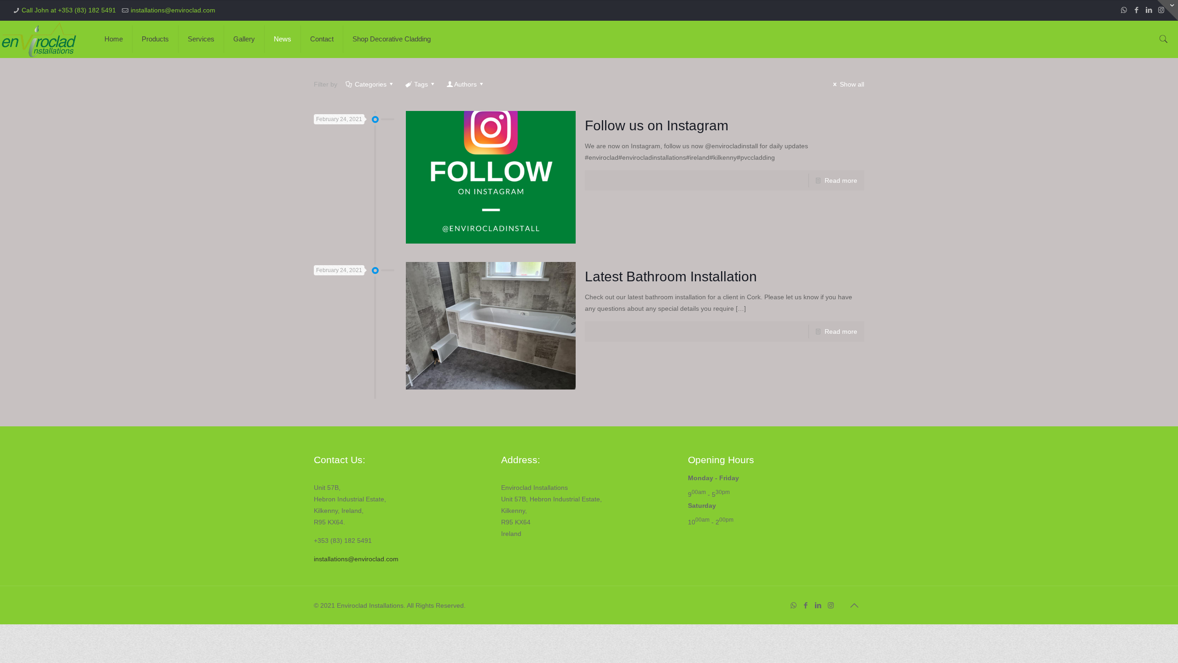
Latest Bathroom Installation (671, 276)
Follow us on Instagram (656, 125)
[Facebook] (1136, 10)
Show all (852, 84)
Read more (841, 180)
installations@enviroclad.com (173, 10)
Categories (371, 84)
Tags (421, 84)
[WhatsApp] (1124, 10)
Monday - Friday (713, 478)
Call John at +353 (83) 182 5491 (69, 10)
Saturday (702, 505)
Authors (465, 84)
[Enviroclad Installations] (40, 39)
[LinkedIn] (1149, 10)
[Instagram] (831, 605)
